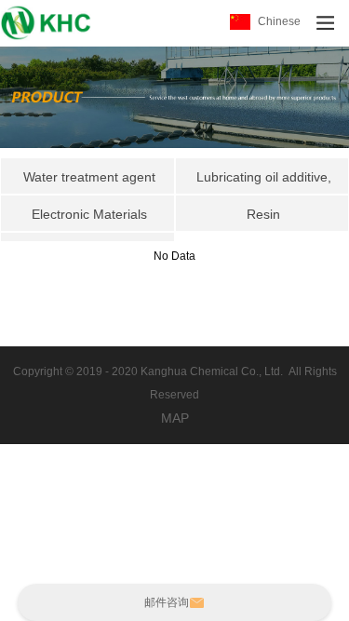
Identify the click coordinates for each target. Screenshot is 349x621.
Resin (263, 214)
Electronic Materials (89, 214)
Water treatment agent (89, 176)
